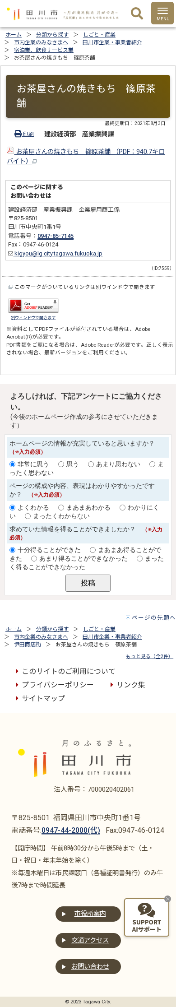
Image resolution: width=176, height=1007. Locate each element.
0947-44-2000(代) (71, 830)
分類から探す (52, 35)
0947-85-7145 (55, 235)
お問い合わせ (90, 966)
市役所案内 (90, 914)
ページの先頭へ (154, 617)
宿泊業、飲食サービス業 (44, 50)
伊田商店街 (27, 644)
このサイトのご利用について (69, 671)
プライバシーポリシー (58, 685)
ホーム (13, 35)
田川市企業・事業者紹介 (112, 42)
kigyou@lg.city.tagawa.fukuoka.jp (57, 253)
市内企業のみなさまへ (41, 42)
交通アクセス (90, 940)
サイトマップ (43, 698)
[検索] (137, 14)
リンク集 (130, 685)
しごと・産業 (99, 35)
